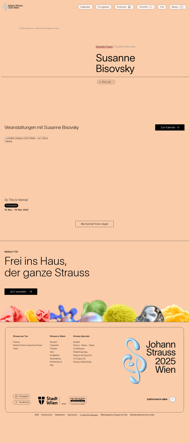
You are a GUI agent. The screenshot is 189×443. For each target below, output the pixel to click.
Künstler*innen (104, 46)
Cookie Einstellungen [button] (89, 415)
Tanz (52, 352)
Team (15, 348)
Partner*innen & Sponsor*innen (27, 345)
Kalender (85, 7)
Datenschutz (47, 415)
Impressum (72, 415)
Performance (56, 362)
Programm (103, 7)
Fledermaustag (80, 352)
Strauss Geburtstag (82, 362)
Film (51, 365)
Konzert (53, 342)
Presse (16, 342)
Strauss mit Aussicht (82, 355)
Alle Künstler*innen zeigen (94, 224)
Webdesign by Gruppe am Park (114, 415)
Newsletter (60, 415)
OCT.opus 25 (79, 358)
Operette (54, 345)
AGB (37, 415)
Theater (53, 348)
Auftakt (76, 342)
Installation (55, 355)
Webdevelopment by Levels (142, 415)
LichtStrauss (79, 348)
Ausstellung (55, 358)
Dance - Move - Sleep (83, 345)
